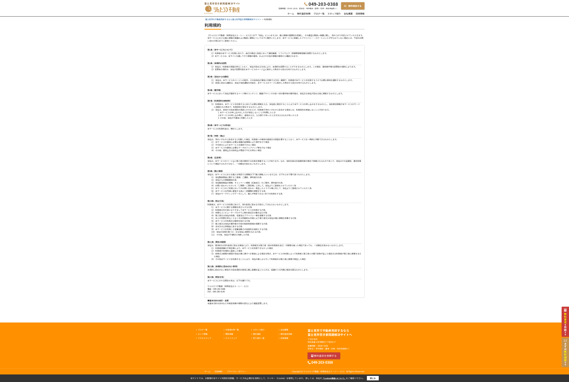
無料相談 (257, 334)
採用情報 (360, 13)
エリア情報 (202, 334)
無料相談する (355, 5)
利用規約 (218, 371)
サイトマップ (231, 338)
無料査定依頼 (303, 13)
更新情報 (229, 334)
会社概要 (348, 13)
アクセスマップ (204, 338)
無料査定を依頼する (325, 355)
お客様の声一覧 (232, 329)
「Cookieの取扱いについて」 (334, 378)
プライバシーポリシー (236, 371)
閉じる (373, 378)
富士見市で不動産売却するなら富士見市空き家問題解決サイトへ (330, 332)
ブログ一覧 (319, 13)
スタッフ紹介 (334, 13)
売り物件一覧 (258, 338)
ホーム (290, 13)
